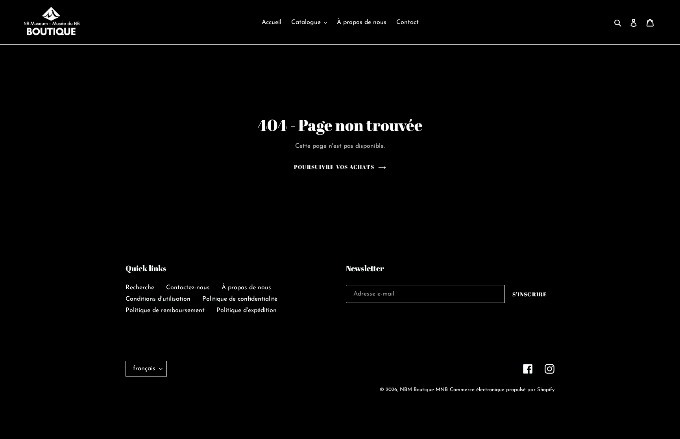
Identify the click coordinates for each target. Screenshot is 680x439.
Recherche (140, 288)
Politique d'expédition (246, 310)
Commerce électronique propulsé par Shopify (502, 389)
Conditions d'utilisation (158, 299)
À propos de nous (246, 288)
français (144, 369)
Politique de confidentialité (239, 299)
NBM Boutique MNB (424, 389)
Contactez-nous (188, 288)
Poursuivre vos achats (334, 167)
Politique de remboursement (165, 310)
